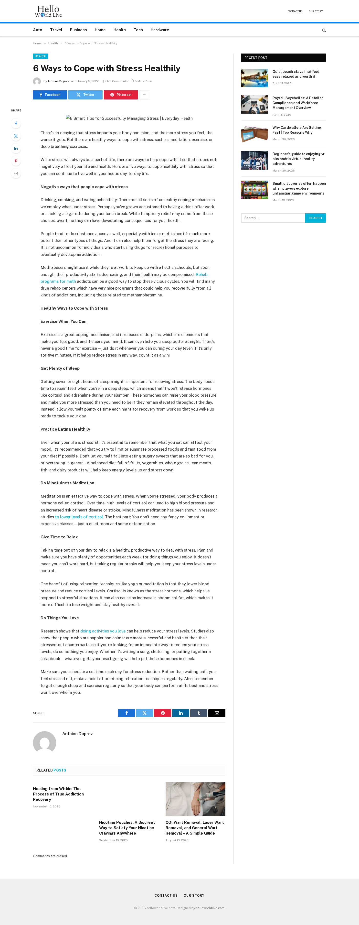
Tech (138, 30)
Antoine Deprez (59, 81)
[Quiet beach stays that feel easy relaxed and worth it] (254, 78)
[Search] (323, 29)
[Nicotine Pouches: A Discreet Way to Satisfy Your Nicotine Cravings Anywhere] (129, 799)
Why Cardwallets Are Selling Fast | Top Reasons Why (297, 130)
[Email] (16, 173)
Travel (56, 30)
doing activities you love (103, 631)
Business (78, 30)
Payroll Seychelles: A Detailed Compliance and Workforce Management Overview (298, 103)
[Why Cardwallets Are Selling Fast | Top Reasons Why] (254, 134)
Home (100, 30)
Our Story (316, 11)
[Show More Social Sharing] (144, 94)
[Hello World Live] (48, 11)
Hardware (160, 30)
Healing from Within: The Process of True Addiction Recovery (58, 794)
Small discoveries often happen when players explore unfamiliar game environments (299, 188)
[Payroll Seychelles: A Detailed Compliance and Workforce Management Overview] (254, 104)
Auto (37, 30)
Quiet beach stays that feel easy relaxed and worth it (296, 74)
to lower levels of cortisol (79, 516)
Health (120, 30)
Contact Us (295, 11)
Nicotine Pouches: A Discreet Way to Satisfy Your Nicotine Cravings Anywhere (127, 828)
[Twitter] (16, 136)
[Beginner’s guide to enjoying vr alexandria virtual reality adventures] (254, 160)
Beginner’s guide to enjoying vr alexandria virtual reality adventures (299, 159)
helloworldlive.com (210, 908)
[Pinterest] (16, 161)
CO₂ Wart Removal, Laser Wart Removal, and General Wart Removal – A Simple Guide (195, 828)
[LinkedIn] (16, 148)
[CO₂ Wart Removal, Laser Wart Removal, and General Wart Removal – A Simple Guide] (195, 799)
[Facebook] (16, 123)
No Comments (117, 81)
